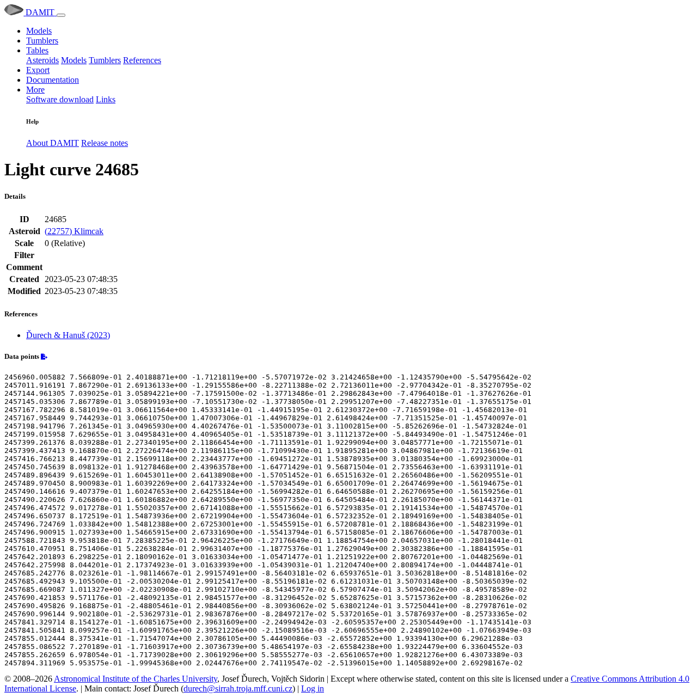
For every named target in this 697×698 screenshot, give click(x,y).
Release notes (104, 143)
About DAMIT (52, 143)
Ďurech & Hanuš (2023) (68, 335)
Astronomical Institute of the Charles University (135, 678)
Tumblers (42, 40)
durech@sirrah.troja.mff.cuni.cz (238, 688)
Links (105, 99)
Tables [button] (37, 50)
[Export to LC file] (44, 356)
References (142, 60)
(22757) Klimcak (74, 231)
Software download (60, 99)
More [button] (35, 89)
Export (38, 70)
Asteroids (42, 60)
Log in (312, 688)
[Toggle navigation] (61, 15)
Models (39, 30)
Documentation (52, 79)
